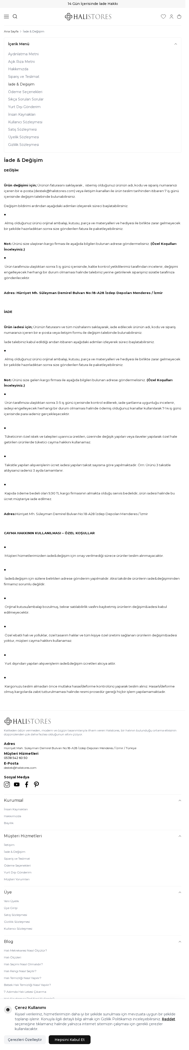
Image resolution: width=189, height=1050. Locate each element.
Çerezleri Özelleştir (25, 1039)
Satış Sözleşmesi (22, 129)
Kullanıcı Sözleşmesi (25, 122)
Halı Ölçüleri (12, 957)
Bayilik (9, 823)
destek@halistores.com (20, 768)
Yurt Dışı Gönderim (24, 107)
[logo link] (88, 16)
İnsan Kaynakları (21, 114)
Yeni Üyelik (11, 901)
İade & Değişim (21, 84)
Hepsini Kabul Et (70, 1039)
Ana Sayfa (11, 31)
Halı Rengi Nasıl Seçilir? (20, 971)
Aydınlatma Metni (23, 54)
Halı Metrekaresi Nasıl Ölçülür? (25, 950)
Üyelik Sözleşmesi (23, 137)
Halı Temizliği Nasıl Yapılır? (22, 978)
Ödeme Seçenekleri (25, 92)
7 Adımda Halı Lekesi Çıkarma (25, 992)
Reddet (168, 1019)
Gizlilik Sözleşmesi (23, 144)
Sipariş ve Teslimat (23, 76)
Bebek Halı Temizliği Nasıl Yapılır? (27, 985)
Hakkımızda (18, 69)
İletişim (9, 845)
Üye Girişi (10, 908)
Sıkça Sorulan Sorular (26, 99)
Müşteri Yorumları (17, 879)
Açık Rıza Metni (21, 61)
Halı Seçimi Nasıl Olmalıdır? (23, 964)
